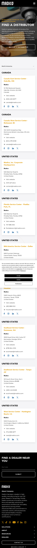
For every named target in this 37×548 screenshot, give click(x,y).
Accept (18, 275)
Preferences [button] (23, 270)
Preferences (18, 283)
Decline (18, 279)
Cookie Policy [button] (19, 269)
